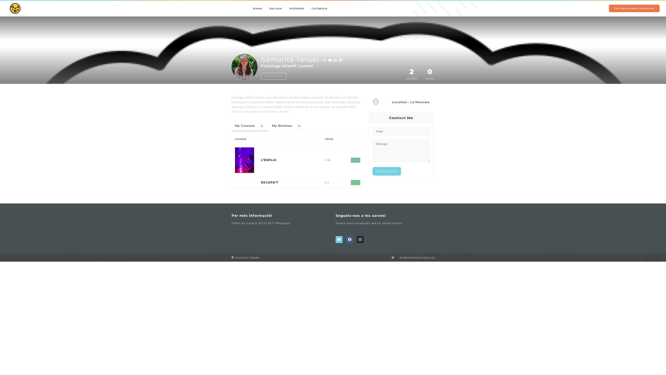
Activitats (296, 8)
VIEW (355, 160)
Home (257, 8)
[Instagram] (360, 239)
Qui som (275, 8)
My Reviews (282, 125)
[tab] (250, 126)
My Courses (245, 125)
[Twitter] (339, 239)
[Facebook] (349, 239)
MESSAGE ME (274, 76)
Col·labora (319, 8)
